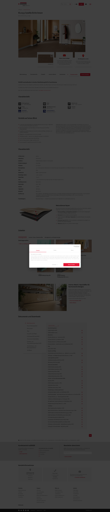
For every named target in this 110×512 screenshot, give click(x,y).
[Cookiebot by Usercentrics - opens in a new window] (74, 246)
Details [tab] (55, 250)
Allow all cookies (71, 264)
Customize (54, 264)
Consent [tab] (38, 250)
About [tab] (72, 250)
